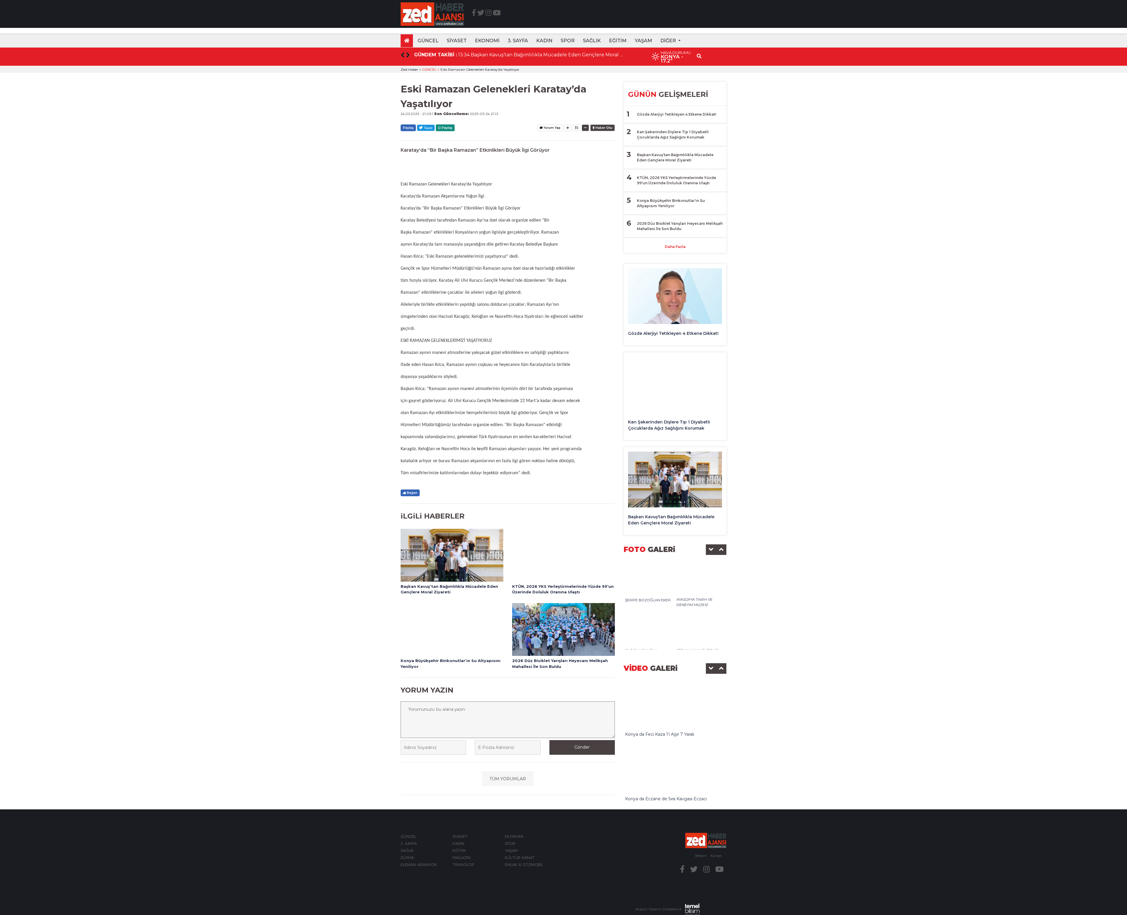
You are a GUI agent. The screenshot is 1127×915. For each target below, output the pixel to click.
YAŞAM (643, 40)
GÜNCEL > (430, 69)
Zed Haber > (411, 69)
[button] (670, 40)
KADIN (544, 40)
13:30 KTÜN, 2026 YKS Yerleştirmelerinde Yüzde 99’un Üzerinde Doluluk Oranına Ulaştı (541, 55)
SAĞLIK (592, 40)
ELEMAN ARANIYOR (419, 864)
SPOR (568, 40)
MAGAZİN (461, 857)
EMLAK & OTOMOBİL (524, 864)
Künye (716, 855)
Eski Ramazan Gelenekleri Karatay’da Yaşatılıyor (480, 69)
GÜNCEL (428, 40)
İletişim (701, 855)
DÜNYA (407, 857)
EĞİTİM (618, 40)
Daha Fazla (675, 246)
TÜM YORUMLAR (508, 778)
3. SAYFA (518, 40)
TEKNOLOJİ (463, 864)
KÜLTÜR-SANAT (520, 857)
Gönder (582, 747)
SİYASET (457, 40)
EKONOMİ (487, 40)
